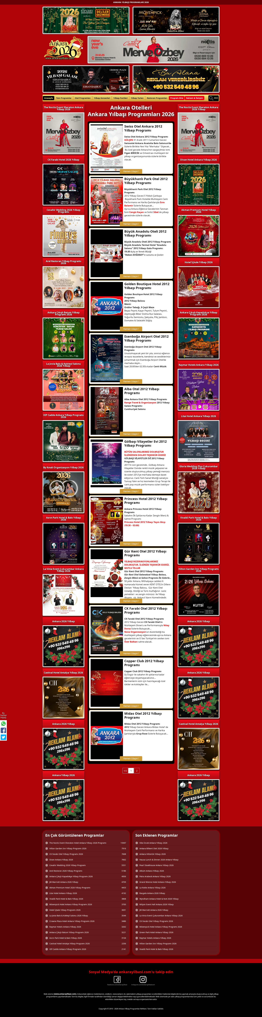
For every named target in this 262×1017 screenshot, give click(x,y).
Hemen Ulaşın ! (131, 171)
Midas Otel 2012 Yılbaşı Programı (143, 715)
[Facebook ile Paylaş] (3, 730)
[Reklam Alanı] (176, 78)
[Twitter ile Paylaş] (3, 737)
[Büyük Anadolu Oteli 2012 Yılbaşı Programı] (107, 253)
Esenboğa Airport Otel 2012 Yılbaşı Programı (146, 338)
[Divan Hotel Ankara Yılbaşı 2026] (86, 20)
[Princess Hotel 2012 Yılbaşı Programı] (107, 520)
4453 (124, 887)
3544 (124, 915)
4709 (124, 882)
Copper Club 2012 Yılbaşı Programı (144, 663)
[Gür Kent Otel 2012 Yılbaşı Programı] (107, 572)
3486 (124, 921)
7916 (124, 848)
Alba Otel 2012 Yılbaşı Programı (141, 391)
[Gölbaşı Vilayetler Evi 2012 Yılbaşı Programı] (107, 463)
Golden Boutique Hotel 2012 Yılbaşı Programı (146, 286)
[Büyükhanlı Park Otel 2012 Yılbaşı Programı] (107, 200)
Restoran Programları (157, 98)
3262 (124, 926)
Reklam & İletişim (194, 98)
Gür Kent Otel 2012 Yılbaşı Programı (145, 553)
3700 (124, 904)
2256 (124, 943)
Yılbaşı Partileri (120, 98)
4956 (124, 876)
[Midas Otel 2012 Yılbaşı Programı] (107, 735)
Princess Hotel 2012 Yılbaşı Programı (145, 500)
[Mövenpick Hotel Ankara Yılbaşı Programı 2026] (176, 20)
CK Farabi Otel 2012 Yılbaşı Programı (145, 610)
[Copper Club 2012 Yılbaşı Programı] (107, 682)
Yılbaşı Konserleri (102, 98)
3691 (124, 910)
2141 (124, 949)
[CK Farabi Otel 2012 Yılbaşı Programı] (107, 630)
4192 (124, 893)
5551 (124, 865)
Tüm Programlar (64, 98)
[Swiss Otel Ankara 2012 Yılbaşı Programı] (107, 148)
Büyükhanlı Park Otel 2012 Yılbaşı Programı (146, 181)
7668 (124, 854)
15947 (123, 843)
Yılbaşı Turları (137, 98)
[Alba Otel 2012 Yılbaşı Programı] (107, 410)
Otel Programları (83, 98)
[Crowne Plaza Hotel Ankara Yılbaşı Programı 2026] (86, 78)
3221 (124, 932)
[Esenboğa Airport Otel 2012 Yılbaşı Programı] (107, 358)
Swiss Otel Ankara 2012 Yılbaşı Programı (143, 128)
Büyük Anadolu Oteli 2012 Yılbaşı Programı (145, 233)
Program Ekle (176, 98)
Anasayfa (48, 98)
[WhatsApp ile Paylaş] (3, 723)
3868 (124, 898)
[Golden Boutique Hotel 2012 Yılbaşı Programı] (107, 305)
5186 (124, 871)
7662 (124, 859)
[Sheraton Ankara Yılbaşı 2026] (153, 49)
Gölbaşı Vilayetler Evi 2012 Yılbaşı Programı (145, 443)
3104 (124, 938)
